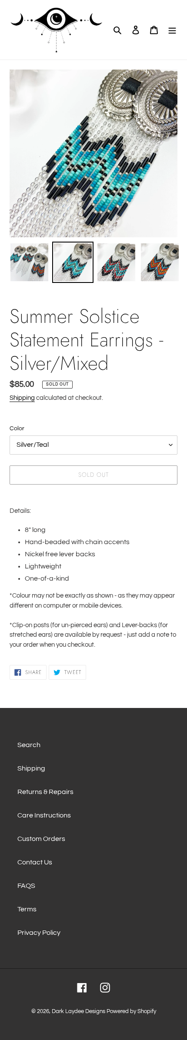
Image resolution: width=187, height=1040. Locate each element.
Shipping (22, 398)
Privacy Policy (38, 932)
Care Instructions (44, 815)
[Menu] (172, 29)
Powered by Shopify (131, 1011)
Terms (27, 909)
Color (17, 428)
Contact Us (34, 862)
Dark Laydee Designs (78, 1011)
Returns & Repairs (45, 791)
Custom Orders (41, 838)
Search (28, 744)
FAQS (26, 885)
